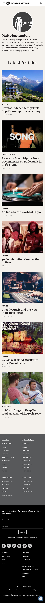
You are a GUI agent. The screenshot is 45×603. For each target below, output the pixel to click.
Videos (24, 563)
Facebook (4, 546)
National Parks (6, 454)
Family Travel (26, 450)
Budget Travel (26, 467)
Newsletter (25, 556)
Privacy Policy (33, 537)
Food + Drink (5, 485)
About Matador (6, 556)
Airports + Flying (27, 481)
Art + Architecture (7, 481)
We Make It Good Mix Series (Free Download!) (20, 361)
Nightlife (6, 407)
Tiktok (14, 546)
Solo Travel (25, 454)
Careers (4, 559)
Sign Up (22, 532)
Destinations (26, 559)
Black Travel (26, 461)
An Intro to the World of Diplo (21, 212)
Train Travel (5, 450)
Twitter (30, 546)
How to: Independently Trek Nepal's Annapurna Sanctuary (21, 109)
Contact (11, 590)
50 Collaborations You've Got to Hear (21, 261)
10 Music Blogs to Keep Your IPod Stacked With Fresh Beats (22, 412)
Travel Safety (26, 488)
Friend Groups (26, 457)
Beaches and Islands (8, 457)
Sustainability (26, 485)
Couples (24, 447)
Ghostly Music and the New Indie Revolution (19, 311)
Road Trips (5, 467)
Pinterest (24, 546)
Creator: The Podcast (28, 566)
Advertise (4, 563)
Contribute (25, 573)
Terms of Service (21, 590)
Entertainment (9, 155)
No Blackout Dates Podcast (30, 570)
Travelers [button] (25, 552)
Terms (25, 537)
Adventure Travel (7, 444)
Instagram (9, 546)
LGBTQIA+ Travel (27, 464)
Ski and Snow (6, 461)
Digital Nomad (26, 471)
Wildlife (4, 464)
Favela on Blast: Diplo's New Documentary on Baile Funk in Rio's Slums (22, 161)
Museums (4, 492)
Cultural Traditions (7, 495)
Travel (5, 208)
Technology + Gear (27, 492)
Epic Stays (4, 447)
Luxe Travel (25, 444)
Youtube (19, 546)
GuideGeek (25, 576)
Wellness (4, 471)
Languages (5, 488)
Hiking (5, 104)
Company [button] (5, 552)
